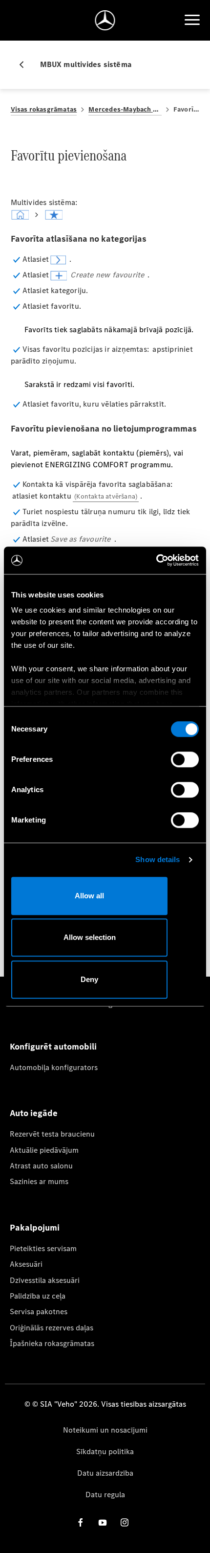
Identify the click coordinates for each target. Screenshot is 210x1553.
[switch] (185, 759)
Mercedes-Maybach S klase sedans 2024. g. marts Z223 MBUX (124, 109)
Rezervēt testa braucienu (52, 1134)
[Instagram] (124, 1522)
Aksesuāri (26, 1264)
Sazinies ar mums (39, 1181)
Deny (89, 979)
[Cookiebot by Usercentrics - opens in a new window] (156, 560)
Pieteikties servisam (43, 1248)
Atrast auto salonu (41, 1166)
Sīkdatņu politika (105, 1451)
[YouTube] (102, 1522)
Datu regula (105, 1494)
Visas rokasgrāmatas (44, 109)
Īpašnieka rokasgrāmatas (52, 1343)
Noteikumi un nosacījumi (105, 1430)
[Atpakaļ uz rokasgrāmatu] (25, 64)
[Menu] (192, 20)
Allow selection (89, 937)
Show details (157, 859)
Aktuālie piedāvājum (44, 1150)
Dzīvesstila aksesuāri (45, 1280)
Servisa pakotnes (38, 1311)
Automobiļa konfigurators (54, 1067)
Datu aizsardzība (105, 1473)
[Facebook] (80, 1522)
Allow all (89, 895)
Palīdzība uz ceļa (37, 1296)
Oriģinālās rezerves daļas (51, 1328)
